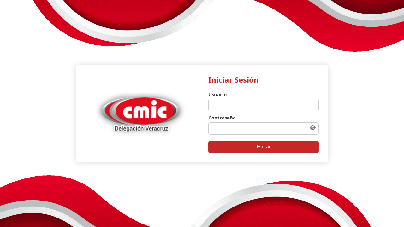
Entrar (263, 146)
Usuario (217, 94)
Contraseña (222, 117)
